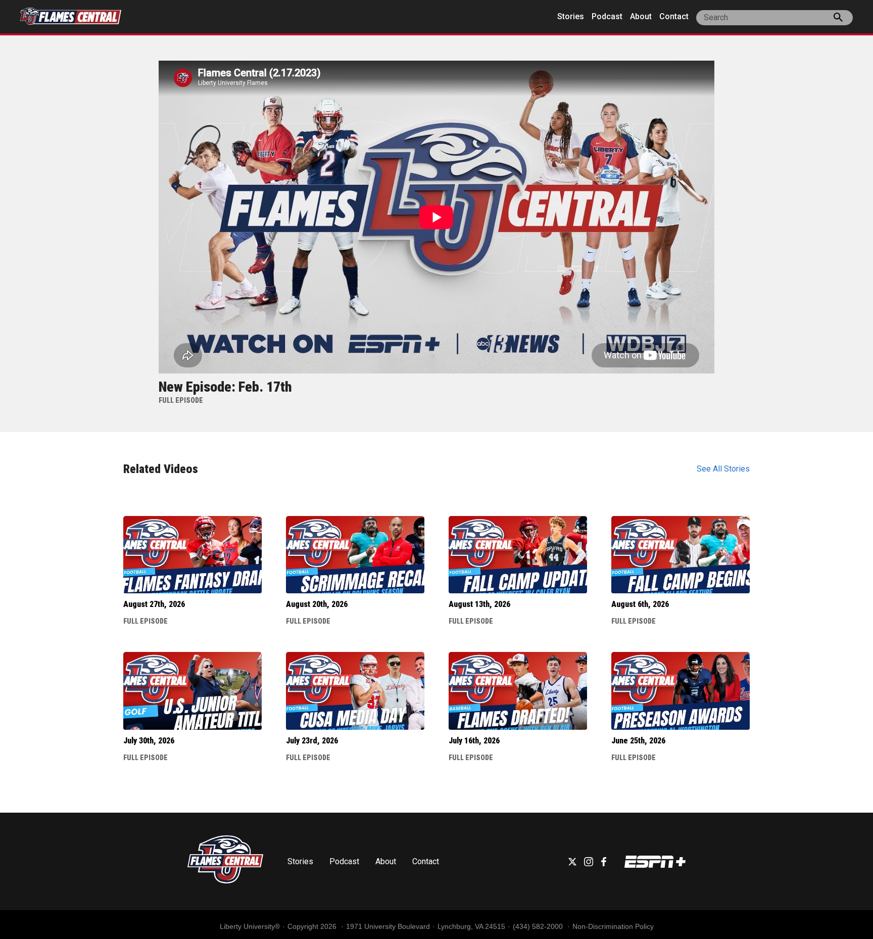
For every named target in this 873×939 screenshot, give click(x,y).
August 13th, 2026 (479, 604)
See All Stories (723, 469)
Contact (674, 16)
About (641, 16)
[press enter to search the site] (838, 19)
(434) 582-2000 (539, 926)
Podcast (607, 16)
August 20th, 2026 (317, 604)
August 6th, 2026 (640, 604)
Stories (570, 16)
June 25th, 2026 (638, 740)
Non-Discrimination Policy (613, 926)
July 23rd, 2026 (312, 740)
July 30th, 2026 (148, 740)
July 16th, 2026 (474, 740)
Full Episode (145, 621)
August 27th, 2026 (154, 604)
